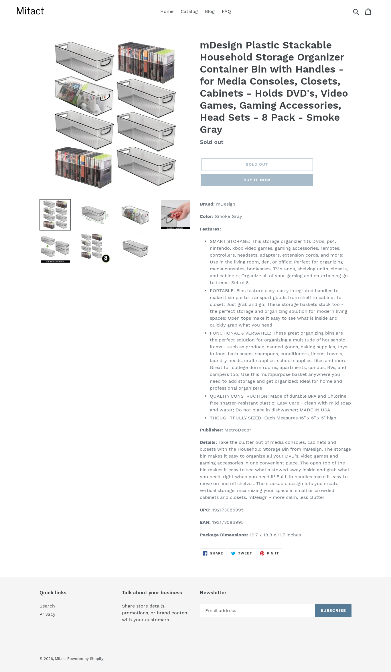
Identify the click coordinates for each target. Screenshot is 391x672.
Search (47, 606)
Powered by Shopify (85, 659)
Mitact (60, 659)
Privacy (48, 614)
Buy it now (257, 179)
